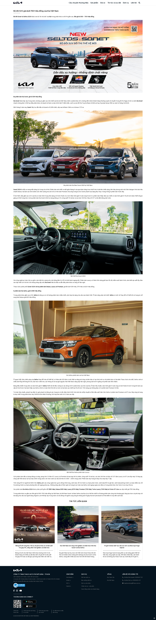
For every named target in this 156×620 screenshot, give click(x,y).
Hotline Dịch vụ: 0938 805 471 (132, 580)
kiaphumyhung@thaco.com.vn (132, 583)
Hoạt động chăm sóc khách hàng (90, 589)
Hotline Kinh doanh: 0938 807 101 (133, 577)
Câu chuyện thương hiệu (78, 3)
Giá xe (102, 3)
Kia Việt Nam (110, 580)
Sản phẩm (94, 3)
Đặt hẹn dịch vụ (85, 577)
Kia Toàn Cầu (110, 577)
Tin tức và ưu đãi (114, 3)
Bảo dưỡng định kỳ (86, 580)
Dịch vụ (126, 3)
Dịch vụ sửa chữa (85, 583)
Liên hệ (133, 3)
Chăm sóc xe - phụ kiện (87, 586)
